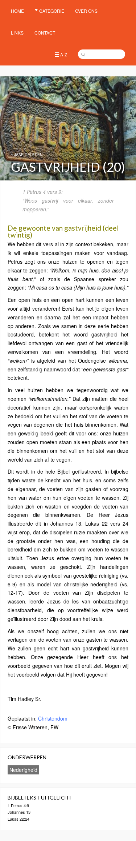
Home (17, 11)
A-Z (63, 54)
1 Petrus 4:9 (18, 805)
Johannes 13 (19, 812)
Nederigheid (23, 769)
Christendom (52, 718)
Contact (44, 32)
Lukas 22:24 (18, 819)
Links (17, 32)
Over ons (86, 11)
